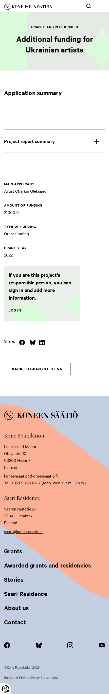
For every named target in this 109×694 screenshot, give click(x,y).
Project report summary (29, 141)
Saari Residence (25, 593)
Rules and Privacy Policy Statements (31, 677)
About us (16, 608)
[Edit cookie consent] (5, 688)
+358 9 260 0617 (26, 482)
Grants (13, 551)
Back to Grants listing (37, 368)
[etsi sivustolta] (89, 6)
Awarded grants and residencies (47, 565)
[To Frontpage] (54, 416)
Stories (13, 579)
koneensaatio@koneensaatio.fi (31, 476)
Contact (15, 622)
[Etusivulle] (36, 8)
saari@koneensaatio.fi (23, 531)
